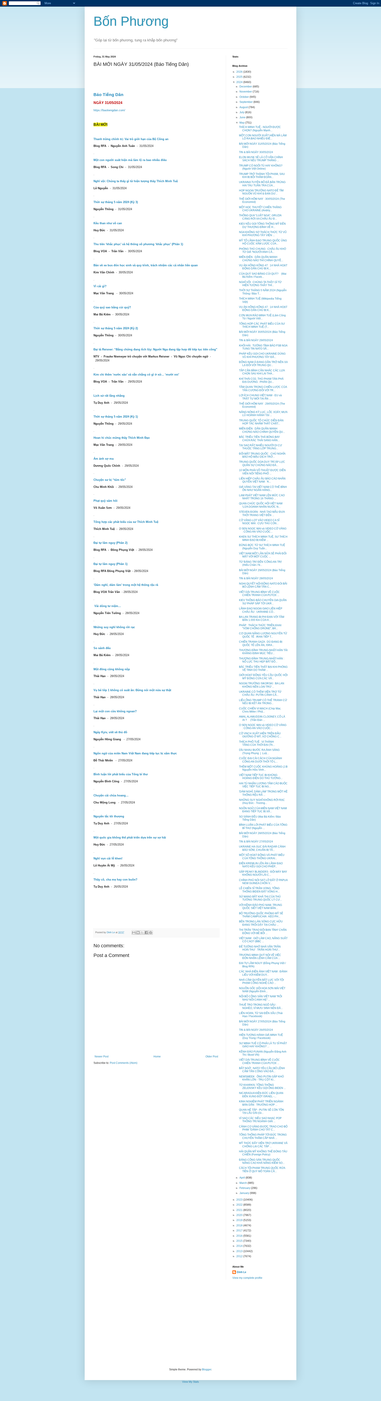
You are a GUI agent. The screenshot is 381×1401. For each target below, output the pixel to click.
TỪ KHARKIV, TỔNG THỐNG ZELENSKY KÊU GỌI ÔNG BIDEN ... (262, 1086)
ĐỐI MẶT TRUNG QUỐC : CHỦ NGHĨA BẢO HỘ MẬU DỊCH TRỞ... (262, 455)
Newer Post (101, 1056)
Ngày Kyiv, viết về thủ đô (110, 732)
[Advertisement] (190, 1324)
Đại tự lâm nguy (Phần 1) (110, 564)
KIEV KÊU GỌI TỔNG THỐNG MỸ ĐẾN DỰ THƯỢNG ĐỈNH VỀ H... (262, 225)
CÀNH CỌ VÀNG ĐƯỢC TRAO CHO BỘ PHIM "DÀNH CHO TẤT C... (263, 1128)
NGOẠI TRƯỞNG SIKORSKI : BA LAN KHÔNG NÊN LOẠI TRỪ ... (261, 685)
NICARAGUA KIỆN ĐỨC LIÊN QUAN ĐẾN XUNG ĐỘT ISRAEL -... (261, 1095)
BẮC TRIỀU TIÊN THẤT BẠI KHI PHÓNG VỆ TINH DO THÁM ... (263, 668)
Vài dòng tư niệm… (107, 606)
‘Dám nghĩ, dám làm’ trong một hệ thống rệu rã (125, 585)
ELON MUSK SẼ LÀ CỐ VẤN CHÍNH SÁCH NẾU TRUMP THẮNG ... (261, 159)
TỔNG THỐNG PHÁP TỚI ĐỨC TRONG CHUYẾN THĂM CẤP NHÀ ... (263, 1136)
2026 (239, 71)
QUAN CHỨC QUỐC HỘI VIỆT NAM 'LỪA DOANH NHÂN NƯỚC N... (260, 505)
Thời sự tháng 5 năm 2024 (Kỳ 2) (115, 328)
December (246, 86)
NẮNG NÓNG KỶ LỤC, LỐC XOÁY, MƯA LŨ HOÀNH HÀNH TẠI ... (263, 414)
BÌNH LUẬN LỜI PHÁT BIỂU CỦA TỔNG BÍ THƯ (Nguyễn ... (263, 826)
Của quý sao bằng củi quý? (112, 307)
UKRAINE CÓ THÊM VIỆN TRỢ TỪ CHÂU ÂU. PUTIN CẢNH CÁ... (260, 693)
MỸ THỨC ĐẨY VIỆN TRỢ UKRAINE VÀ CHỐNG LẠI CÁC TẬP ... (263, 1145)
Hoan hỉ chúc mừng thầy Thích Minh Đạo (121, 437)
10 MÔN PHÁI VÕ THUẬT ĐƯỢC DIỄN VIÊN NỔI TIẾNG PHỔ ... (262, 472)
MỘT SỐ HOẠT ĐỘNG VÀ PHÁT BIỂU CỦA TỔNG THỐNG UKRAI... (261, 856)
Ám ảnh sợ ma (103, 458)
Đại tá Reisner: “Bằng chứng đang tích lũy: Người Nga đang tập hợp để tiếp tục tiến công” (155, 349)
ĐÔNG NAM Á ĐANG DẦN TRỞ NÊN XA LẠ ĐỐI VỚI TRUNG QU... (263, 364)
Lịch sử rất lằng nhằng (109, 395)
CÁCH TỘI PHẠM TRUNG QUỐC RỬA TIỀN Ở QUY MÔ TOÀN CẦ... (262, 1169)
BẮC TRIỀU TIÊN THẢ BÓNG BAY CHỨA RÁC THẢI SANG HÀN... (259, 438)
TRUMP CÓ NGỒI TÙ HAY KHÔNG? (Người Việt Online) (260, 167)
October (244, 96)
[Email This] (134, 932)
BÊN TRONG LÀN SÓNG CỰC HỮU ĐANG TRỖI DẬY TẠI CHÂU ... (261, 923)
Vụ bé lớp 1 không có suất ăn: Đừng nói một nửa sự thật (132, 690)
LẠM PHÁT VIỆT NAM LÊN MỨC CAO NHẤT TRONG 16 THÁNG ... (262, 497)
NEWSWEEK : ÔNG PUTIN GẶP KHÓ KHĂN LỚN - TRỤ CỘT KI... (261, 1078)
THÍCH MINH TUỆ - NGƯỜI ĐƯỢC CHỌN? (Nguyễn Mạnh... (260, 129)
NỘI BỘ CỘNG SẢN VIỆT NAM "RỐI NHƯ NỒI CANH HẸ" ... (260, 998)
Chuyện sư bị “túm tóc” (109, 479)
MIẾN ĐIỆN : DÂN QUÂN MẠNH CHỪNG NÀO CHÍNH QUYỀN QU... (262, 430)
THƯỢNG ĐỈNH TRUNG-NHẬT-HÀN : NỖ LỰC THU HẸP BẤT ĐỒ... (261, 660)
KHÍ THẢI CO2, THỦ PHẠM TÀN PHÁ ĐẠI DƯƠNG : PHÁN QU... (261, 380)
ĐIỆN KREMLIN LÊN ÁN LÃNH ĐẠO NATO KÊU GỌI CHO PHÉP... (261, 865)
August (243, 107)
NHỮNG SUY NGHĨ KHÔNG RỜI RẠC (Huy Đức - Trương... (262, 801)
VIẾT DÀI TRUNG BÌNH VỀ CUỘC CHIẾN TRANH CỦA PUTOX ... (259, 593)
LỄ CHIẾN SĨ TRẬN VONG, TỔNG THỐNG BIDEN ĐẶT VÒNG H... (259, 890)
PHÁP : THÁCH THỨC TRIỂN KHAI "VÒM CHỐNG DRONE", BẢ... (260, 627)
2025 (239, 76)
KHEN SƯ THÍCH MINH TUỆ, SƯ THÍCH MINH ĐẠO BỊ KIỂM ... (263, 538)
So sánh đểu (102, 648)
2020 (239, 1215)
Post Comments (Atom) (123, 1062)
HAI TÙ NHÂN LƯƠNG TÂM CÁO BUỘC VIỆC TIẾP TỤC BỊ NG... (263, 785)
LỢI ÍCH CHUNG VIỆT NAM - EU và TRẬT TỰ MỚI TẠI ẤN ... (260, 397)
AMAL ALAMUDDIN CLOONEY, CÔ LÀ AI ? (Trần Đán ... (262, 718)
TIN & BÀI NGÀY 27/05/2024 (256, 841)
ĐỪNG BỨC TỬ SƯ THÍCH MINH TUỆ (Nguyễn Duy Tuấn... (262, 547)
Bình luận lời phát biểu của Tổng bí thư (120, 774)
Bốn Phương (131, 21)
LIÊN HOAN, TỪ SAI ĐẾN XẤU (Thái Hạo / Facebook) (261, 1015)
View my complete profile (247, 1277)
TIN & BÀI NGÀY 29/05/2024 (256, 340)
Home (157, 1056)
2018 (239, 1225)
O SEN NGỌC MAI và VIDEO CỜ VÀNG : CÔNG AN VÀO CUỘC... (262, 530)
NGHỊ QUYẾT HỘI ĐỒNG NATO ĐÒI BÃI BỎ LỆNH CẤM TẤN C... (263, 585)
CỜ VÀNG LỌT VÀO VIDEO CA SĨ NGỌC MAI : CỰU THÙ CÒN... (259, 522)
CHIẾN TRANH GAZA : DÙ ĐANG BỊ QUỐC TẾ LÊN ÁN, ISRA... (260, 643)
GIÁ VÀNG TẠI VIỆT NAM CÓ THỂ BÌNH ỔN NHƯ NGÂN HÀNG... (263, 488)
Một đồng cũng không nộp (111, 669)
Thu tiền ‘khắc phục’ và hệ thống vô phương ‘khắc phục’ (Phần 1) (138, 244)
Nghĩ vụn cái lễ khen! (107, 858)
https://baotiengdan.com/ (109, 110)
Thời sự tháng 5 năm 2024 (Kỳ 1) (115, 416)
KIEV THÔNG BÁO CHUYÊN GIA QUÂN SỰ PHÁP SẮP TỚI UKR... (263, 602)
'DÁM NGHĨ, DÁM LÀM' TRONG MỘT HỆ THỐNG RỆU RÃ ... (263, 793)
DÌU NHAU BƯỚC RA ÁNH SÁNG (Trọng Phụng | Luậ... (259, 751)
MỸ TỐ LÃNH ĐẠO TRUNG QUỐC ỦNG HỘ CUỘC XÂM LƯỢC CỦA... (263, 242)
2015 (239, 1240)
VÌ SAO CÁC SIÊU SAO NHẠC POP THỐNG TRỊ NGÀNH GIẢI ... (260, 1120)
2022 (239, 1204)
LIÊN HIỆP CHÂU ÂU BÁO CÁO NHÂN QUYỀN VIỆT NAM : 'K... (262, 480)
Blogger (206, 1369)
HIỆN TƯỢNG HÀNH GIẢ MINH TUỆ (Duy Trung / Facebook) (261, 1036)
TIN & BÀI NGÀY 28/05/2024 (256, 578)
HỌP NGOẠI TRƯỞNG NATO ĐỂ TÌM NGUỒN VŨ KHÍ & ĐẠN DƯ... (261, 192)
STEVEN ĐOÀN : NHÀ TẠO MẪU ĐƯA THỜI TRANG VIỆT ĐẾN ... (262, 513)
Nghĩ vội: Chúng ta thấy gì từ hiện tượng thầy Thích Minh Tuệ (135, 181)
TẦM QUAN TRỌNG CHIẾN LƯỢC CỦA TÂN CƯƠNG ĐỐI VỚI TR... (263, 388)
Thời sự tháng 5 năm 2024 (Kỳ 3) (115, 202)
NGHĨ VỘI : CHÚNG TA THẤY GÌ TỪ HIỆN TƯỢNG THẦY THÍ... (260, 284)
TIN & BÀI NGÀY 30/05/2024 (256, 152)
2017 (239, 1230)
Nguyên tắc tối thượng (108, 816)
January (244, 1193)
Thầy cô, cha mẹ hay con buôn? (115, 879)
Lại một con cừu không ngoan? (115, 711)
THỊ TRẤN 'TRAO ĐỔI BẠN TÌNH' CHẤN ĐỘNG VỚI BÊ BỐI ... (263, 931)
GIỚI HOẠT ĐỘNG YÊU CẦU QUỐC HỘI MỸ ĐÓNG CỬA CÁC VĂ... (263, 677)
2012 (239, 1256)
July (242, 112)
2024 (239, 82)
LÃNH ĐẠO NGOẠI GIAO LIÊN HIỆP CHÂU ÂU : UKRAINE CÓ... (260, 610)
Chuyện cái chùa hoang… (111, 795)
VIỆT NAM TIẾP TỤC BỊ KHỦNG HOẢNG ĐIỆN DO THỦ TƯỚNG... (260, 777)
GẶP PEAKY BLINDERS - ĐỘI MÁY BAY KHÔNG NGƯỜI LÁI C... (263, 873)
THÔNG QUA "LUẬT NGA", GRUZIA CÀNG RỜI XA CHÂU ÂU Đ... (260, 217)
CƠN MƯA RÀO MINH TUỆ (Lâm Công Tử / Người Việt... (262, 317)
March (243, 1182)
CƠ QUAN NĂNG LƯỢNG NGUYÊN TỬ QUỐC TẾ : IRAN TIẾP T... (263, 635)
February (245, 1188)
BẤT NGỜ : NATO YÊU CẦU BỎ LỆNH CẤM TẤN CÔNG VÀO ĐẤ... (262, 1070)
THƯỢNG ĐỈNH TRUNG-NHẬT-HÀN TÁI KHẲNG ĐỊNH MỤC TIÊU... (263, 652)
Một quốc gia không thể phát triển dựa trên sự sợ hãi (129, 837)
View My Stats (190, 1381)
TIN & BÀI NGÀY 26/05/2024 (256, 1029)
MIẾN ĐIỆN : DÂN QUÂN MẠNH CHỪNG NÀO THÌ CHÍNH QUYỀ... (261, 258)
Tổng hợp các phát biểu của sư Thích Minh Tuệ (125, 522)
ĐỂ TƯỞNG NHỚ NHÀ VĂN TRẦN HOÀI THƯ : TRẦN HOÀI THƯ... (260, 948)
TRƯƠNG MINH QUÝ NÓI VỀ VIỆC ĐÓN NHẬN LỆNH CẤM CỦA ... (260, 956)
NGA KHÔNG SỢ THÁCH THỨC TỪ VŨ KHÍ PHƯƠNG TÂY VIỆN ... (263, 234)
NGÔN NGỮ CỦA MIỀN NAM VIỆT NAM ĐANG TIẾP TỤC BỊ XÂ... (263, 810)
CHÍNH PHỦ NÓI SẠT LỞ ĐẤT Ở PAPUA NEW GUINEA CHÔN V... (263, 882)
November (246, 91)
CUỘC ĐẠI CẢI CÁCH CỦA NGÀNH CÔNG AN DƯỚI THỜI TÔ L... (260, 760)
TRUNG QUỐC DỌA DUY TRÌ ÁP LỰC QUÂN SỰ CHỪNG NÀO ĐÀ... (262, 463)
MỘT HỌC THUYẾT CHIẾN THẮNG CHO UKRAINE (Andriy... (260, 209)
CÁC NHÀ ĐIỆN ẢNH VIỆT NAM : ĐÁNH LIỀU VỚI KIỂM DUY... (263, 973)
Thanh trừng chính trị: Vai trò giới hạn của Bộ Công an (130, 139)
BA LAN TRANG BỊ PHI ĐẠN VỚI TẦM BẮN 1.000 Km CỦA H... (261, 618)
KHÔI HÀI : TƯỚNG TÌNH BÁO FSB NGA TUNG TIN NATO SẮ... (263, 347)
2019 (239, 1220)
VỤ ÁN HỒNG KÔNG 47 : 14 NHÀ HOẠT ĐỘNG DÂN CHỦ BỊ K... (263, 267)
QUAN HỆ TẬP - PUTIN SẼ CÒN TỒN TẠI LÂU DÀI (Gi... (261, 1111)
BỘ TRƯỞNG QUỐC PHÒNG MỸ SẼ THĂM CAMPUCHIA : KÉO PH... (261, 915)
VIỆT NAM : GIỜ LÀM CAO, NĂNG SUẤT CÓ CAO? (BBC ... (263, 940)
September (246, 102)
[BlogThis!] (138, 932)
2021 (239, 1210)
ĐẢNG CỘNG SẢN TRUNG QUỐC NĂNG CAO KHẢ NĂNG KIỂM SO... (261, 1161)
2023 (239, 1199)
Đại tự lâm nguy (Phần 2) (110, 542)
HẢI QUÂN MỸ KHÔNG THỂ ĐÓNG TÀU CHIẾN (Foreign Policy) (263, 1153)
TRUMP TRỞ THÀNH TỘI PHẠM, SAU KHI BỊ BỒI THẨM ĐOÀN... (262, 175)
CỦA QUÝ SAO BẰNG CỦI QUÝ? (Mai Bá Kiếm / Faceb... (262, 275)
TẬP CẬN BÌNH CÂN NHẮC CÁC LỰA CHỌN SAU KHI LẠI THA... (262, 372)
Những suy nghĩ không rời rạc (114, 627)
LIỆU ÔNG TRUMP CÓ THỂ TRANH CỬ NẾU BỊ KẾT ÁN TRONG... (263, 702)
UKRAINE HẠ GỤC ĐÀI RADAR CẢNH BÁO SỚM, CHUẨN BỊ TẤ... (262, 848)
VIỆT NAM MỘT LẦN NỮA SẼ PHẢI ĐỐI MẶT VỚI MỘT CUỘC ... (262, 555)
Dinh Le (111, 932)
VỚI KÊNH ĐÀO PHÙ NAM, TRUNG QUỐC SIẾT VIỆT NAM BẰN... (260, 906)
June (242, 117)
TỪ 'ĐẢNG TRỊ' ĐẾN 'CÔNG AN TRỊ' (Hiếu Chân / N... (260, 563)
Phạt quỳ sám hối (105, 500)
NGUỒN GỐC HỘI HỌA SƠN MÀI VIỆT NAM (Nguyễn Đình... (262, 990)
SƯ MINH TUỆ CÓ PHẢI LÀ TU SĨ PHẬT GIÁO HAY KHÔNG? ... (263, 1045)
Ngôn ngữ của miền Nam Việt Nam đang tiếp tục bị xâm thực (135, 753)
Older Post (211, 1056)
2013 (239, 1251)
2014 (239, 1245)
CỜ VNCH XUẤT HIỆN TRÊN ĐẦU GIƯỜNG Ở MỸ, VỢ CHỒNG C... (260, 735)
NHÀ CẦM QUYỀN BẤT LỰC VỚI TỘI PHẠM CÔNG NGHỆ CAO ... (261, 981)
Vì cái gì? (99, 286)
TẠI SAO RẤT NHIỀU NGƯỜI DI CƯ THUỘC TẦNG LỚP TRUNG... (260, 447)
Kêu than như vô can (107, 223)
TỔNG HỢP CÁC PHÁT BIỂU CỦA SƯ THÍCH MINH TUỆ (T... (262, 325)
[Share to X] (142, 932)
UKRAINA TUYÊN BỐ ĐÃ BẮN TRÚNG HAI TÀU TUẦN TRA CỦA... (262, 184)
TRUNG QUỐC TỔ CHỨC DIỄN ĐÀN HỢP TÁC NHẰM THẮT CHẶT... (261, 422)
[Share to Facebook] (146, 932)
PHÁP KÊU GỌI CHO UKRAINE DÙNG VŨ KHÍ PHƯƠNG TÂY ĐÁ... (262, 355)
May (242, 122)
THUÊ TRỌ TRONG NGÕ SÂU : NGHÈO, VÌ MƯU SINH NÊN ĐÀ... (261, 1006)
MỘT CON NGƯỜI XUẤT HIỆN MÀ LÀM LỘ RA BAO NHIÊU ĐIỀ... (263, 137)
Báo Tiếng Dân (108, 94)
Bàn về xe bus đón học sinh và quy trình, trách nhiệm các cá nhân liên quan (145, 265)
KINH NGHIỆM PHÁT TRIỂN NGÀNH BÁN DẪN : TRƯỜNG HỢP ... (261, 1103)
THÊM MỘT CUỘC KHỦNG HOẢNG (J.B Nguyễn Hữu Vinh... (263, 768)
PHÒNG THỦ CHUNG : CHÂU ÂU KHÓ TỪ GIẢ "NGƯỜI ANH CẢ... (262, 250)
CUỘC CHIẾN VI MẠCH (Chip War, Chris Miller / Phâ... (260, 710)
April (242, 1177)
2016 (239, 1235)
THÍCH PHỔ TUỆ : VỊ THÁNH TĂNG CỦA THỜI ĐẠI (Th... (257, 743)
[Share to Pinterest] (150, 932)
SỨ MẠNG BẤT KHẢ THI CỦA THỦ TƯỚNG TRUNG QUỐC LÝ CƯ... (260, 898)
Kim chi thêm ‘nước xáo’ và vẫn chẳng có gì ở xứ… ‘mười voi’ (136, 374)
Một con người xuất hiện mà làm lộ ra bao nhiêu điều (130, 160)
